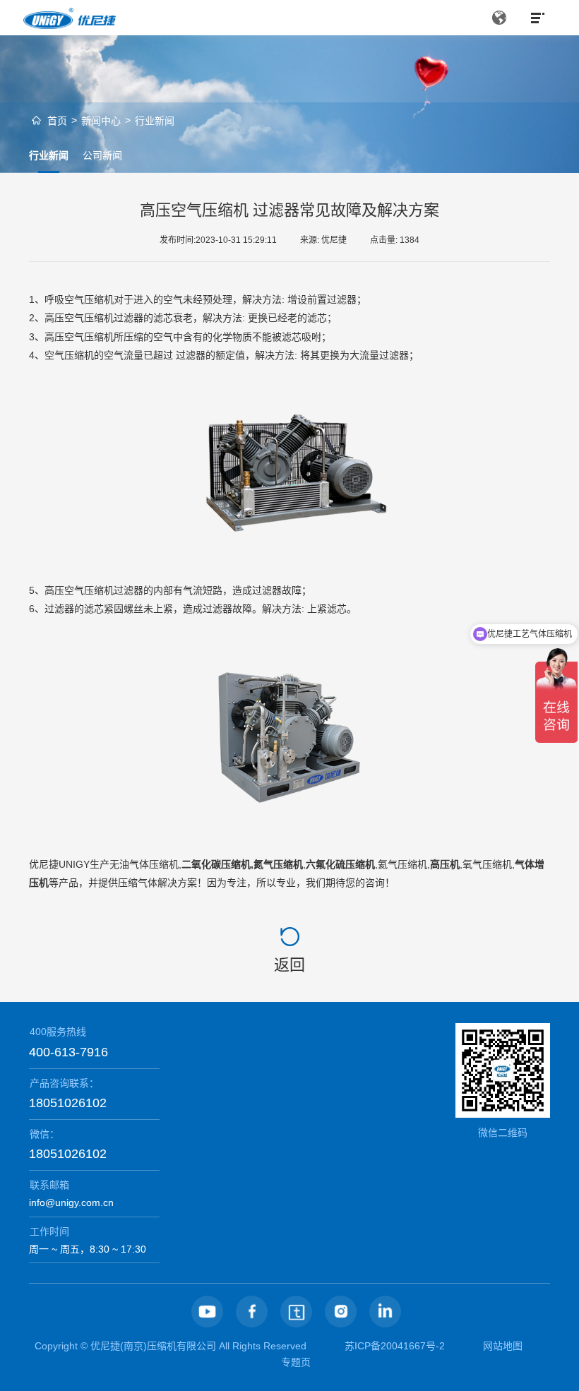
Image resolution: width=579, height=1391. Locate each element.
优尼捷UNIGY (59, 864)
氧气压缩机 (487, 864)
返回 (289, 965)
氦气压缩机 (402, 864)
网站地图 (503, 1345)
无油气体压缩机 (144, 864)
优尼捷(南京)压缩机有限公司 (153, 1345)
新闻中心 (101, 120)
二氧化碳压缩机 (216, 864)
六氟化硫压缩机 (340, 864)
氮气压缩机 (278, 864)
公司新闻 (102, 155)
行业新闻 (154, 120)
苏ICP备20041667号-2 (395, 1345)
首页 (57, 120)
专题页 (296, 1362)
